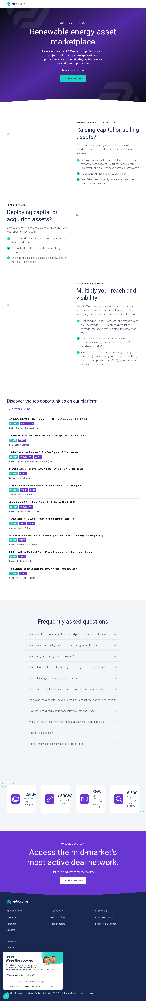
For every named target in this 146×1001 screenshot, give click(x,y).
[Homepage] (16, 4)
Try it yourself (73, 78)
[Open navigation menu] (137, 4)
